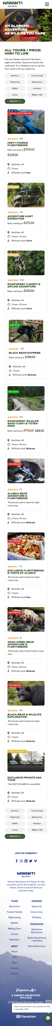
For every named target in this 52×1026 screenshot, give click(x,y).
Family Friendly (14, 912)
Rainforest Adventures (37, 931)
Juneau (14, 934)
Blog (14, 963)
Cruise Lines (37, 912)
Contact (14, 974)
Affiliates (36, 917)
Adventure (14, 906)
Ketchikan (14, 940)
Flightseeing (14, 917)
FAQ (14, 957)
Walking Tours (14, 929)
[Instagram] (21, 861)
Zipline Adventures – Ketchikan (36, 939)
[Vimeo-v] (35, 861)
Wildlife (14, 923)
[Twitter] (30, 861)
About (14, 951)
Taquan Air (37, 906)
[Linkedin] (26, 861)
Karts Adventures (37, 946)
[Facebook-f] (16, 861)
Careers (14, 968)
